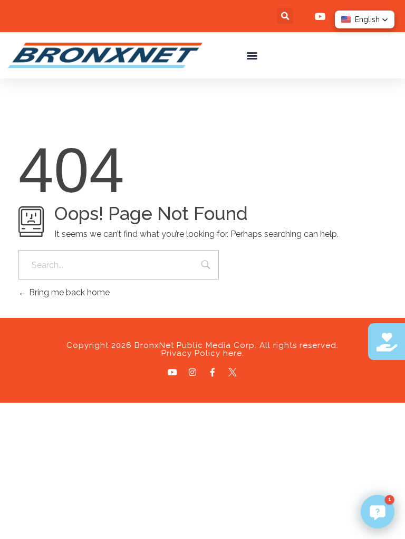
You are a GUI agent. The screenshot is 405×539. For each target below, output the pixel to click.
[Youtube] (172, 372)
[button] (285, 16)
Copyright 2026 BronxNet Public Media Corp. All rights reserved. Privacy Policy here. (202, 349)
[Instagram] (192, 372)
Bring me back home (68, 292)
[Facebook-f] (212, 372)
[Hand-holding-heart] (386, 341)
